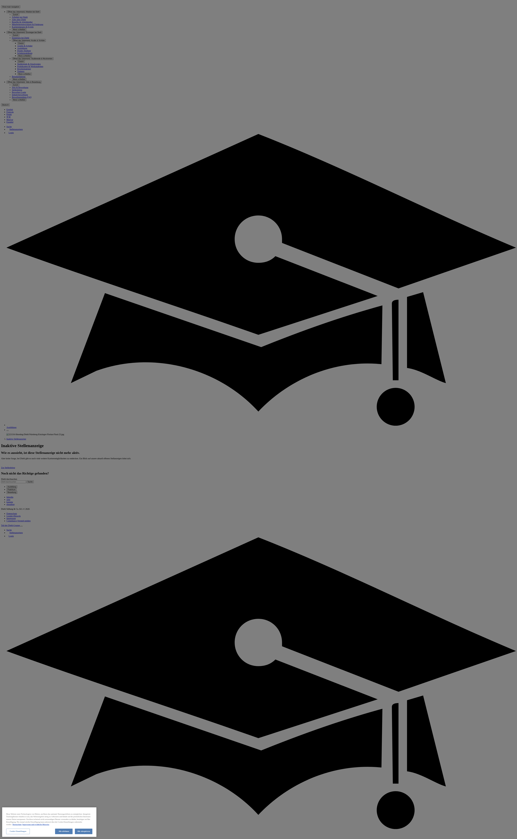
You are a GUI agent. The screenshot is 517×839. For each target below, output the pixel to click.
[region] (49, 822)
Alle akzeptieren (83, 831)
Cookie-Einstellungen (18, 831)
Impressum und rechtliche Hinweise (35, 825)
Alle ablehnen (64, 831)
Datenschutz (17, 825)
